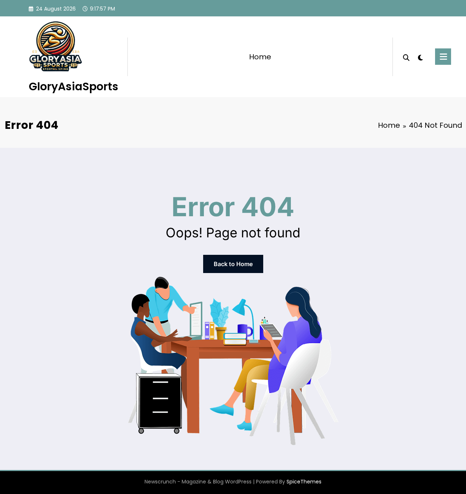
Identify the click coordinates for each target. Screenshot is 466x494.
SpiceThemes (304, 481)
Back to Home (233, 264)
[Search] (406, 57)
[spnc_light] (420, 56)
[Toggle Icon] (443, 56)
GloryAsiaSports (73, 86)
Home (260, 57)
